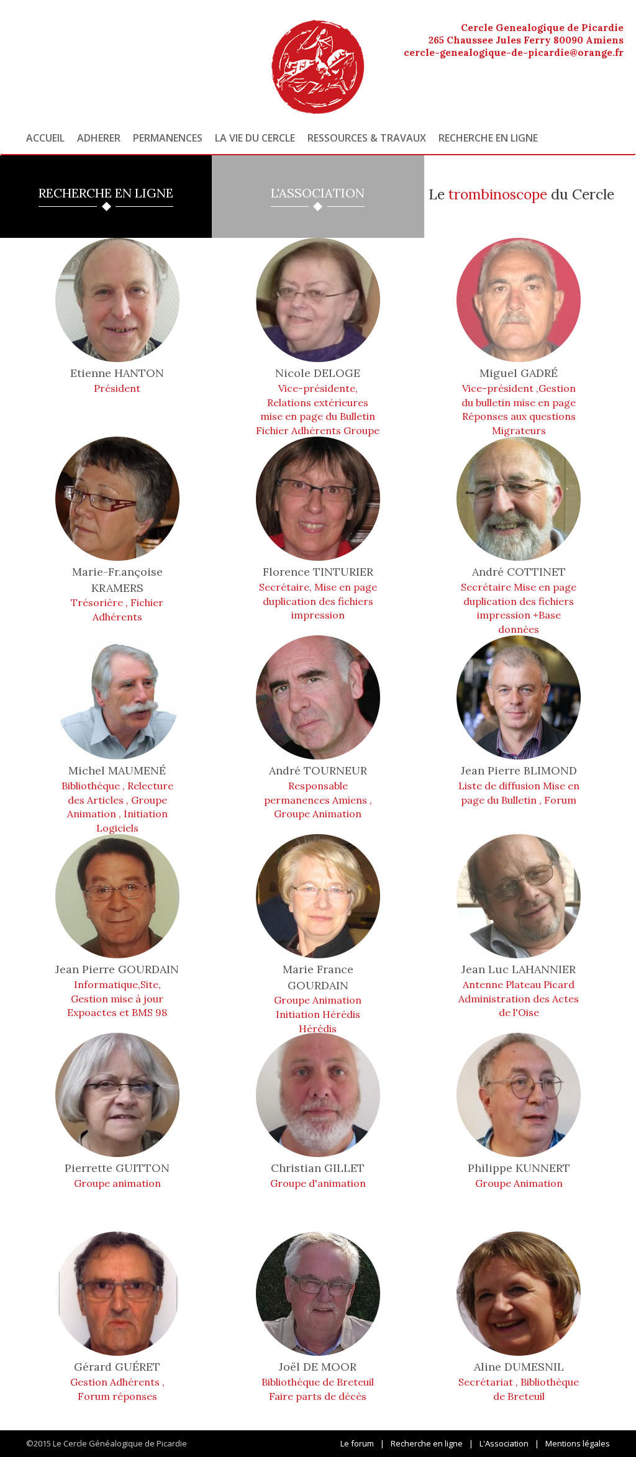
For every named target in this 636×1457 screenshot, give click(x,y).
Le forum (357, 1443)
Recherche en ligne (488, 137)
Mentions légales (577, 1443)
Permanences (167, 137)
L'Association (504, 1443)
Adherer (98, 137)
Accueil (45, 137)
